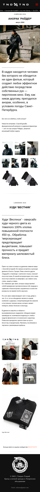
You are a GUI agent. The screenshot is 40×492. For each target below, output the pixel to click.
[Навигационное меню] (37, 4)
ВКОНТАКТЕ (32, 447)
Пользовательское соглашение (20, 485)
